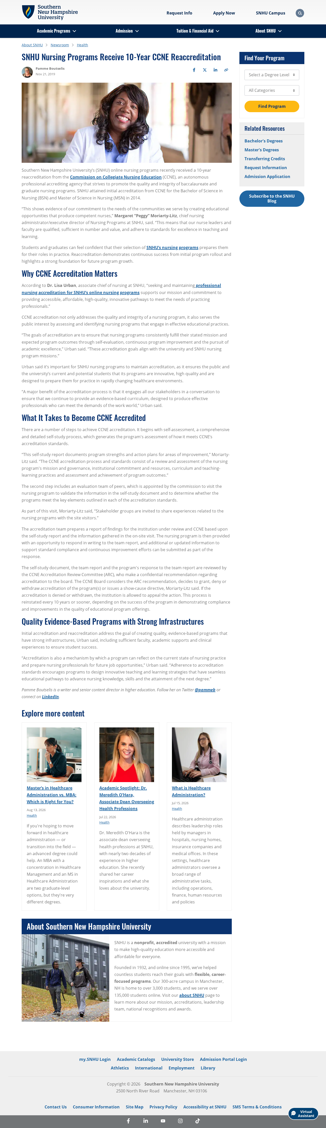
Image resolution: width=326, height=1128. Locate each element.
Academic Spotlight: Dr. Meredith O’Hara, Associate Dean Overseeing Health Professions (126, 798)
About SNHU (265, 31)
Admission (124, 31)
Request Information (265, 167)
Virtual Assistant (306, 1113)
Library (208, 1068)
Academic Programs (53, 31)
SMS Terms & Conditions (257, 1107)
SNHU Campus (270, 13)
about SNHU (191, 995)
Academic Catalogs (136, 1059)
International (148, 1068)
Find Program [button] (272, 106)
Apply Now (224, 13)
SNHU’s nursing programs (172, 247)
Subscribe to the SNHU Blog (272, 198)
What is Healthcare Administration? (191, 791)
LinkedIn (50, 696)
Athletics (120, 1068)
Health (82, 44)
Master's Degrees (261, 150)
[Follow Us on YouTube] (163, 1121)
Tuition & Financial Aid (194, 31)
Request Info (179, 13)
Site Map (134, 1107)
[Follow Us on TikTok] (197, 1121)
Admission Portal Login (223, 1059)
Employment (182, 1068)
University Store (177, 1059)
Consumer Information (96, 1107)
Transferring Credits (264, 159)
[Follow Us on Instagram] (180, 1121)
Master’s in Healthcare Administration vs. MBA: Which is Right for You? (51, 794)
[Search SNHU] (300, 13)
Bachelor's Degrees (263, 141)
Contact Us (56, 1107)
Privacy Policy (163, 1107)
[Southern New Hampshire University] (50, 12)
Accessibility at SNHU (204, 1107)
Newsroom (60, 44)
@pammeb (205, 690)
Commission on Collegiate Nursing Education (116, 177)
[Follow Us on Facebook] (128, 1121)
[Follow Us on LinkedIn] (145, 1121)
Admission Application (267, 176)
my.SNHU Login (95, 1059)
